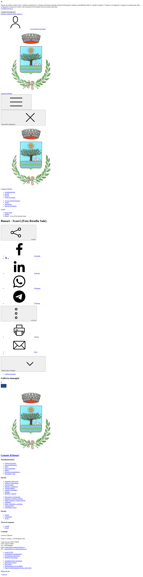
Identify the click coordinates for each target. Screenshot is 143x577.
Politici (7, 470)
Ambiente (8, 502)
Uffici (6, 467)
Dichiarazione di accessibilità (13, 566)
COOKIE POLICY (7, 8)
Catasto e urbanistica (11, 490)
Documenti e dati (10, 474)
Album (7, 214)
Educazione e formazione (12, 497)
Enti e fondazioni (10, 468)
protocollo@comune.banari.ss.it (15, 547)
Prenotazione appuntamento (13, 554)
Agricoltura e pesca (11, 507)
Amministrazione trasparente (13, 561)
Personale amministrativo (12, 472)
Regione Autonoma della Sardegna (11, 14)
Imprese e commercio (11, 486)
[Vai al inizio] (1, 382)
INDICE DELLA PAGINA (9, 370)
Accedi (3, 209)
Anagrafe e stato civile (11, 481)
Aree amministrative (11, 465)
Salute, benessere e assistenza (14, 504)
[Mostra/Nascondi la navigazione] (16, 102)
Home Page (8, 213)
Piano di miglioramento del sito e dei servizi (18, 568)
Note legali (8, 564)
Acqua (7, 202)
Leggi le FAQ (9, 552)
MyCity (4, 574)
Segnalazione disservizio (12, 556)
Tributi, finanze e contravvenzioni (15, 500)
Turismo (7, 492)
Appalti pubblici (10, 488)
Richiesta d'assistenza (11, 557)
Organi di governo (10, 463)
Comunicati (8, 517)
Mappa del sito (5, 571)
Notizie (7, 515)
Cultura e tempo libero (11, 483)
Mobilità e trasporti (10, 494)
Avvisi (7, 518)
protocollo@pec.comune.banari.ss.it (15, 549)
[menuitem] (22, 256)
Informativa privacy (11, 562)
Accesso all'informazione (12, 201)
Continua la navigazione (8, 12)
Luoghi (7, 526)
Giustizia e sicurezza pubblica (14, 499)
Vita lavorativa (9, 485)
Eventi (7, 528)
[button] (10, 192)
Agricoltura (8, 204)
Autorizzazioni (9, 506)
